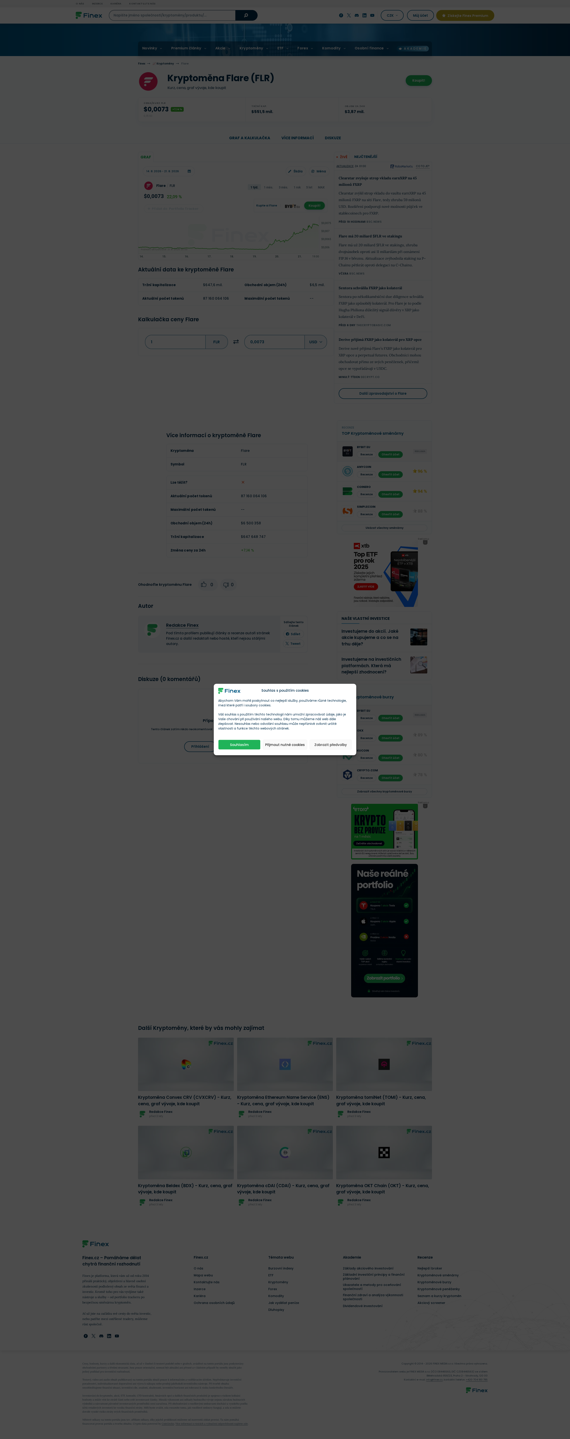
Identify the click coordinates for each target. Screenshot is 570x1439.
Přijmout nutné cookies (285, 744)
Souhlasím (239, 744)
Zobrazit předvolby (330, 744)
